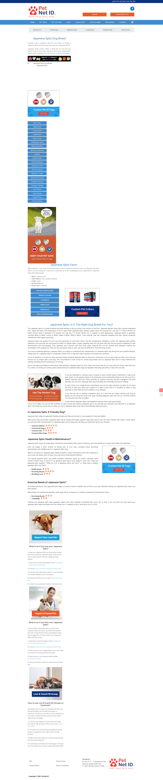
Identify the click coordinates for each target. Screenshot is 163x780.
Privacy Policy (60, 761)
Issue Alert (80, 22)
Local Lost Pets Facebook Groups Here (48, 569)
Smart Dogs (125, 30)
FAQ (30, 761)
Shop (69, 22)
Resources (109, 22)
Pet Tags (43, 22)
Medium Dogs (72, 30)
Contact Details (34, 765)
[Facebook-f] (132, 9)
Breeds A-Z (37, 30)
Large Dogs (90, 30)
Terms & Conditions (62, 765)
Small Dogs (54, 30)
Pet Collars (57, 22)
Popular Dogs (107, 30)
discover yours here (34, 659)
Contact (122, 22)
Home (32, 22)
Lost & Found (95, 22)
